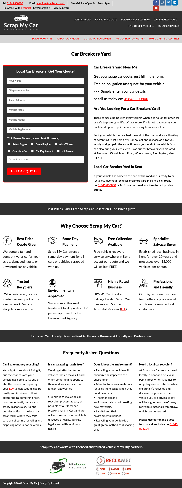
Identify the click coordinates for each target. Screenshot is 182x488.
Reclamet (26, 8)
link (123, 309)
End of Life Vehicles (141, 26)
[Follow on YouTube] (156, 8)
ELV (11, 388)
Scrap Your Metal (68, 39)
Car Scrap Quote (106, 20)
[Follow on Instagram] (162, 3)
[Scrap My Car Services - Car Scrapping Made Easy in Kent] (21, 23)
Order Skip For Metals (130, 39)
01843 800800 (15, 3)
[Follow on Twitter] (169, 3)
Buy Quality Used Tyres (164, 39)
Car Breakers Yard (165, 20)
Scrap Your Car (42, 39)
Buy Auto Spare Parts (97, 39)
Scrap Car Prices (168, 26)
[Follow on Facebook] (156, 3)
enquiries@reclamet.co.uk (51, 3)
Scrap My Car (82, 20)
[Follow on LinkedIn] (175, 3)
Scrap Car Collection (135, 20)
